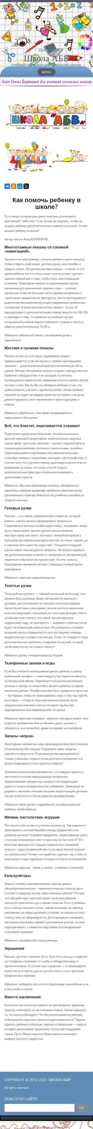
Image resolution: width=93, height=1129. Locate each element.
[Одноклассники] (13, 186)
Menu (46, 72)
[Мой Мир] (20, 186)
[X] (26, 186)
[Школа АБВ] (46, 50)
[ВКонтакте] (7, 186)
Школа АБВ (47, 58)
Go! (81, 1107)
